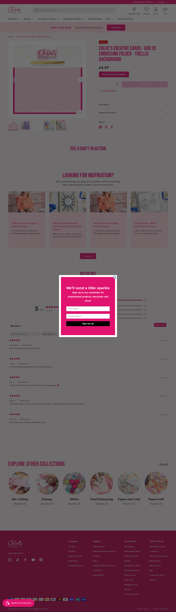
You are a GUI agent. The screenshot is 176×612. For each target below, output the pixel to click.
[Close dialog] (114, 277)
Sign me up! (88, 324)
